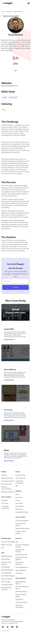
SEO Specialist (5, 567)
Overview (4, 475)
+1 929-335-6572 (18, 621)
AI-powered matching (7, 481)
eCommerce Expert (6, 584)
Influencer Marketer (7, 579)
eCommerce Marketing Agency (22, 587)
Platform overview (6, 545)
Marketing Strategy (21, 554)
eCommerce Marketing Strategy (22, 546)
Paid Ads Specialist (6, 556)
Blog (17, 542)
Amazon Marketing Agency (21, 595)
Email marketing (20, 478)
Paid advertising (20, 475)
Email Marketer (5, 559)
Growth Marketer (6, 573)
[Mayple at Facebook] (3, 627)
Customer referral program (21, 532)
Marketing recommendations (6, 488)
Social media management (19, 482)
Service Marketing (21, 570)
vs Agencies (4, 500)
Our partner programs (22, 520)
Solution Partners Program (21, 524)
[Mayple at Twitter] (7, 627)
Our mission (19, 497)
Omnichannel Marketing (19, 563)
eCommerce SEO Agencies (20, 606)
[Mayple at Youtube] (12, 627)
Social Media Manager (7, 576)
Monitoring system (6, 484)
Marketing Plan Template (20, 550)
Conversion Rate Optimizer (6, 563)
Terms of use (19, 509)
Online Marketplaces (22, 567)
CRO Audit (19, 573)
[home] (8, 3)
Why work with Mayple (8, 542)
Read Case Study (8, 339)
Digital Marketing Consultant (6, 588)
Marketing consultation (8, 492)
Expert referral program (22, 528)
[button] (28, 3)
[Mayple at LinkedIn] (17, 627)
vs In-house (4, 503)
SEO (17, 486)
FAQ (2, 547)
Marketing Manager (7, 570)
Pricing (18, 471)
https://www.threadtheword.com (9, 85)
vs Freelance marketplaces (5, 507)
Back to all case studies (11, 16)
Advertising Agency (21, 591)
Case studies (19, 503)
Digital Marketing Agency (21, 582)
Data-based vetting (7, 478)
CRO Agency (19, 599)
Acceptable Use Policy (22, 512)
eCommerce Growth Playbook (21, 558)
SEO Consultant (6, 581)
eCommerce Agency (21, 602)
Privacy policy (20, 506)
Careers (18, 500)
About (17, 494)
